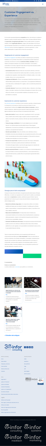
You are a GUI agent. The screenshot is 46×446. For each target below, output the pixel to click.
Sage (25, 366)
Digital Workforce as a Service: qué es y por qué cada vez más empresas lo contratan (13, 291)
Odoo (25, 358)
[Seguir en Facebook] (25, 347)
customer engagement (11, 57)
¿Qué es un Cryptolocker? (6, 389)
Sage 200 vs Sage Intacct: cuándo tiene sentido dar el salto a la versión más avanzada (13, 320)
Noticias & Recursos (5, 368)
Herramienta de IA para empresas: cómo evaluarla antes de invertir (32, 291)
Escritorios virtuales (5, 391)
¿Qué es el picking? (5, 384)
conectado (17, 267)
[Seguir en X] (27, 347)
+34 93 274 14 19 (8, 0)
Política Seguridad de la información (8, 412)
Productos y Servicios (5, 363)
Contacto (3, 371)
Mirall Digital (26, 371)
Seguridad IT (3, 379)
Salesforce (26, 361)
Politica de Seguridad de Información (8, 407)
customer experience (10, 103)
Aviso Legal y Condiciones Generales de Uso (10, 402)
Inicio (2, 358)
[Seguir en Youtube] (32, 347)
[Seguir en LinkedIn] (30, 347)
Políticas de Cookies (5, 404)
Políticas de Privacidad (5, 400)
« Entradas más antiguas (12, 335)
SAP (25, 368)
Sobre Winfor (3, 361)
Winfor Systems (27, 373)
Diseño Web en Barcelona (13, 394)
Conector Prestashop (5, 386)
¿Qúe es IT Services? (5, 381)
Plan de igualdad (4, 409)
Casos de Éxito (4, 366)
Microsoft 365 (27, 363)
